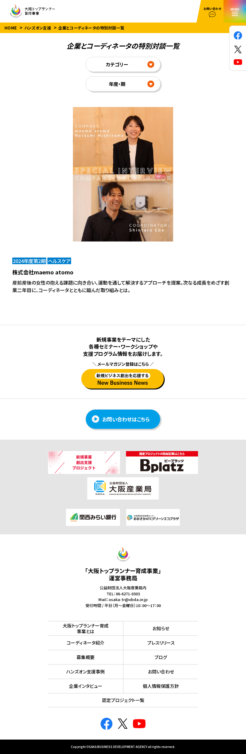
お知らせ (160, 628)
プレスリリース (161, 643)
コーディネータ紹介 (85, 643)
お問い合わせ (161, 671)
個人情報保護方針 (161, 686)
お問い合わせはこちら (126, 419)
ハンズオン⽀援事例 (85, 671)
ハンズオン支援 (37, 28)
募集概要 (85, 657)
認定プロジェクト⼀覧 (123, 700)
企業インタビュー (85, 686)
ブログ (160, 657)
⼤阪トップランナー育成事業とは (86, 628)
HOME (10, 28)
